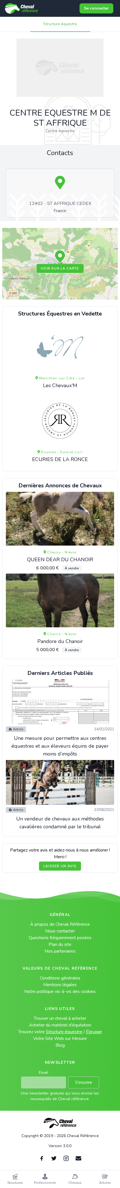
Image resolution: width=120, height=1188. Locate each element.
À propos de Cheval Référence (60, 924)
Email (43, 1072)
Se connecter (96, 8)
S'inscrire (83, 1082)
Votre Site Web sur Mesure (60, 1038)
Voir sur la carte (60, 268)
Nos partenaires (60, 951)
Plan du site (60, 944)
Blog (60, 1045)
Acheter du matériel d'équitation (60, 1025)
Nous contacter (60, 931)
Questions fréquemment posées (60, 938)
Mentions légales (60, 985)
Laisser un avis (60, 866)
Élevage (94, 1032)
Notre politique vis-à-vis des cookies (60, 991)
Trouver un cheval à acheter (60, 1018)
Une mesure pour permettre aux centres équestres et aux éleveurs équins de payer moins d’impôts (60, 746)
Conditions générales (60, 978)
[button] (60, 257)
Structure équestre (60, 24)
